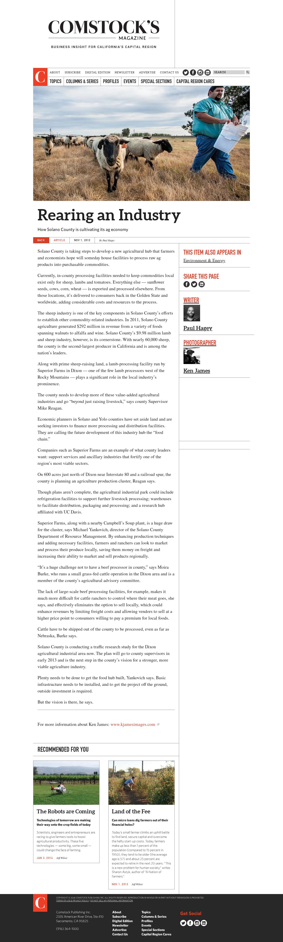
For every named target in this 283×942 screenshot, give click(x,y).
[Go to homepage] (104, 34)
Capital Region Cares (195, 81)
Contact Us (169, 72)
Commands (3, 938)
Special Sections (156, 81)
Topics (55, 81)
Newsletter (125, 72)
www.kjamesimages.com (134, 724)
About (55, 72)
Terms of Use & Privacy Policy (72, 900)
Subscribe (73, 72)
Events (130, 81)
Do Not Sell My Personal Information (111, 900)
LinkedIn (208, 72)
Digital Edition (98, 72)
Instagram (200, 72)
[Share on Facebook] (187, 284)
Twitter (186, 72)
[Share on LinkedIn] (202, 284)
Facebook (193, 72)
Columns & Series (82, 81)
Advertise (147, 72)
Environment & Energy (204, 260)
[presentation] (40, 77)
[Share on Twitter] (194, 284)
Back (41, 240)
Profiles (111, 81)
